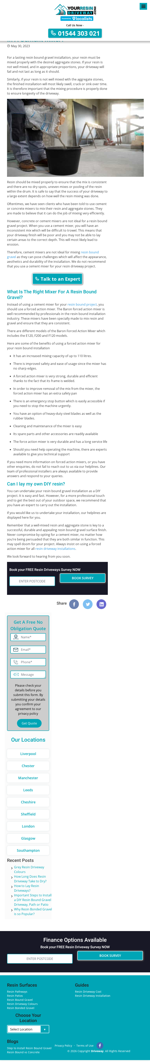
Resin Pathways (17, 991)
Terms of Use (85, 1045)
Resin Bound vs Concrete (23, 1052)
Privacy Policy (63, 1045)
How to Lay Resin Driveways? (26, 888)
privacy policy (28, 713)
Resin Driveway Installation (92, 996)
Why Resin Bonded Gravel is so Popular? (33, 911)
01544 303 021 (78, 33)
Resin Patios (15, 996)
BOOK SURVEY (82, 578)
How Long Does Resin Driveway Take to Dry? (30, 878)
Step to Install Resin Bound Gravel (29, 1048)
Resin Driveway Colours (22, 1004)
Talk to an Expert (59, 279)
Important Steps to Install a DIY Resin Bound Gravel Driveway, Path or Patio (33, 900)
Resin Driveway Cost (88, 991)
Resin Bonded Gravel (20, 1008)
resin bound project (82, 304)
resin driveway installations (55, 549)
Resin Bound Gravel (20, 1000)
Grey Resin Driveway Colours (29, 869)
